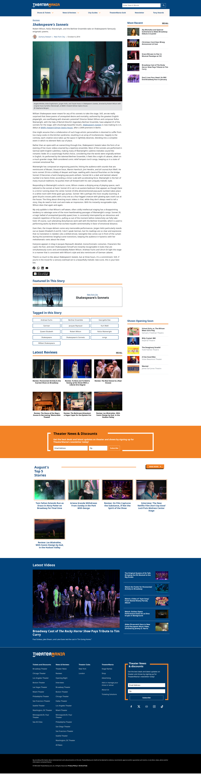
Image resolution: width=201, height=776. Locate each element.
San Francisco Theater (41, 701)
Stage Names (107, 669)
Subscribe (114, 448)
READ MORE (154, 466)
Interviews (60, 682)
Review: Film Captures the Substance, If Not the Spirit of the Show (117, 506)
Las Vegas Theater (40, 687)
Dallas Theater (61, 701)
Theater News (61, 669)
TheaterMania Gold (118, 13)
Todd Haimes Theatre (150, 350)
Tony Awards (158, 13)
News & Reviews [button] (70, 13)
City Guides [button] (93, 13)
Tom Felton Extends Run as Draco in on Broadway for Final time (50, 506)
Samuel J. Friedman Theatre (153, 333)
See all (165, 23)
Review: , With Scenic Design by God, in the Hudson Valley (50, 545)
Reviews (36, 20)
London (82, 673)
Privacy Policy (72, 766)
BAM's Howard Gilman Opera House (57, 127)
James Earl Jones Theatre (151, 368)
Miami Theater (38, 692)
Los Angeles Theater (41, 678)
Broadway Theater (40, 669)
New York (82, 669)
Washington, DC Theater (42, 710)
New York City (59, 37)
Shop (104, 673)
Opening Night (61, 678)
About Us (105, 690)
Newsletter (139, 13)
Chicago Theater (39, 673)
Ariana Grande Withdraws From (83, 506)
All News (59, 745)
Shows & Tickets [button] (44, 13)
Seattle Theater (39, 705)
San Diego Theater (63, 726)
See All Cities (38, 722)
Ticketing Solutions (109, 694)
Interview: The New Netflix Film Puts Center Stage (151, 507)
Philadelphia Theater (41, 696)
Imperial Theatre (148, 340)
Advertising (106, 678)
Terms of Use (83, 766)
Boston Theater (39, 682)
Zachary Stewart (45, 37)
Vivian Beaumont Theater (152, 359)
